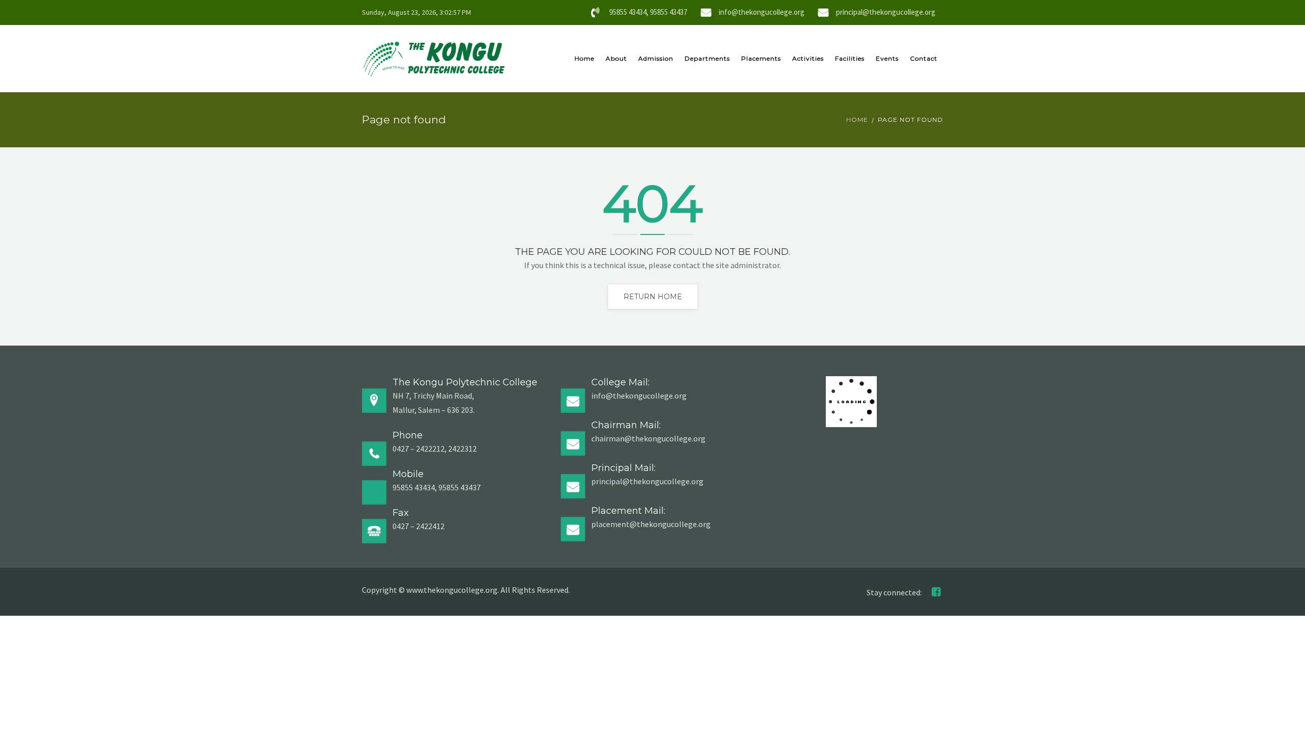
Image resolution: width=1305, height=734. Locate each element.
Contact (923, 58)
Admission (655, 58)
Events (887, 58)
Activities (808, 58)
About (616, 58)
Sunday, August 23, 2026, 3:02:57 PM (416, 12)
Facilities (850, 58)
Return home (652, 296)
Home (584, 58)
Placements (761, 58)
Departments (707, 58)
